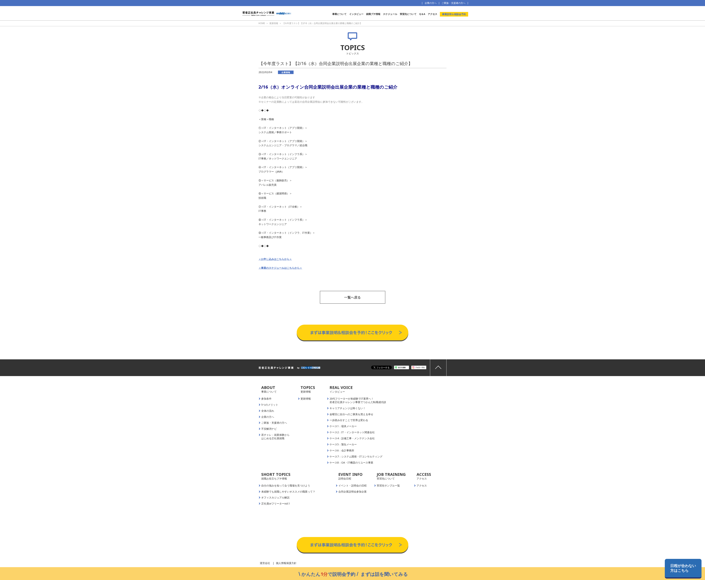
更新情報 (306, 398)
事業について (339, 14)
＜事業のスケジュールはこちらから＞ (280, 268)
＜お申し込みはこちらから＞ (275, 259)
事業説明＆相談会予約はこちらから (352, 321)
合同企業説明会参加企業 (352, 491)
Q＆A (422, 14)
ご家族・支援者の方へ (453, 3)
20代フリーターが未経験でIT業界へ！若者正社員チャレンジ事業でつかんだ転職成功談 (358, 400)
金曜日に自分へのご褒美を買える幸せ (351, 414)
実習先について (408, 14)
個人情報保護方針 (286, 563)
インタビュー (356, 14)
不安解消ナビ (269, 428)
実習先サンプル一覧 (388, 485)
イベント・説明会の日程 (352, 485)
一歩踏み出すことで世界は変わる (349, 420)
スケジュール (390, 14)
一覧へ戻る (352, 297)
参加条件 (266, 398)
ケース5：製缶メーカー (343, 444)
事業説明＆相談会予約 (454, 14)
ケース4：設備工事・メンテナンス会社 (352, 438)
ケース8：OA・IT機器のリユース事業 (351, 462)
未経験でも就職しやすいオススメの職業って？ (288, 491)
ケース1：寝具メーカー (343, 426)
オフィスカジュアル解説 (275, 497)
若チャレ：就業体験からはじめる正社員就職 (275, 436)
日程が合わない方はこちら (683, 568)
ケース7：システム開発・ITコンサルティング (356, 456)
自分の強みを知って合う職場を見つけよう (285, 485)
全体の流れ (267, 410)
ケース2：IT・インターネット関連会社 (352, 432)
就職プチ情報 (373, 14)
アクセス (432, 14)
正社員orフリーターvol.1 (275, 503)
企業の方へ (431, 3)
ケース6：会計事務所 (342, 450)
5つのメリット (269, 404)
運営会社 (265, 563)
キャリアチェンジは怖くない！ (348, 408)
